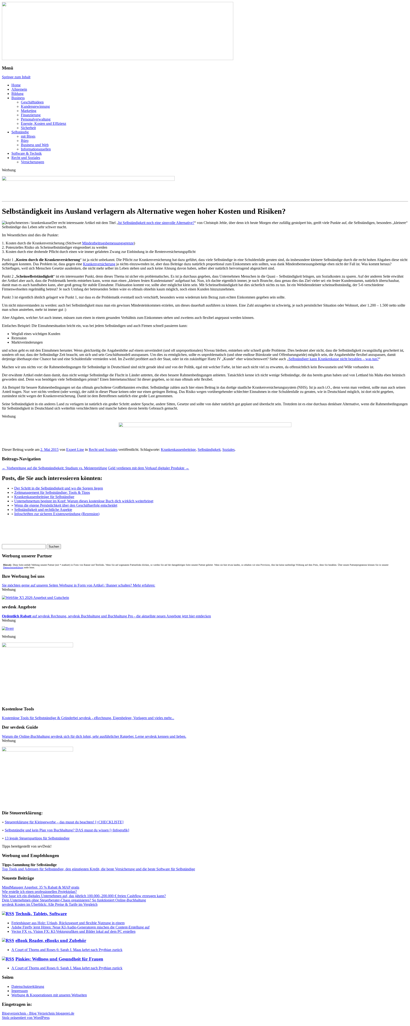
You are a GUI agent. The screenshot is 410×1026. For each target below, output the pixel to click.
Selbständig (20, 132)
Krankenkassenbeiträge (178, 450)
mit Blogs (28, 136)
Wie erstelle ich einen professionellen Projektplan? (39, 892)
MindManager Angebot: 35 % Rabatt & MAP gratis (40, 887)
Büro (24, 141)
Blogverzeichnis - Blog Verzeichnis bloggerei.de (38, 1013)
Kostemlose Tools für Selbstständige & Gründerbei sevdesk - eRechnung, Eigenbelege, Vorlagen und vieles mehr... (88, 718)
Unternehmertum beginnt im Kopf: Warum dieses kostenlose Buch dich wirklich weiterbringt (83, 501)
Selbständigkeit (209, 450)
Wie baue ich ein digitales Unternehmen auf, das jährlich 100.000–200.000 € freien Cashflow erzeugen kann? (84, 896)
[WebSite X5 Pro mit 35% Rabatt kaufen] (35, 598)
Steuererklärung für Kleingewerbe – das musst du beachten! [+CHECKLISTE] (64, 822)
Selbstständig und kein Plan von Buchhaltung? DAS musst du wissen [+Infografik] (67, 830)
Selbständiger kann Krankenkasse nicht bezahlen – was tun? (334, 359)
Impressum (19, 991)
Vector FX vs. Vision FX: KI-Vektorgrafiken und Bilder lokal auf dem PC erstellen (73, 931)
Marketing (28, 111)
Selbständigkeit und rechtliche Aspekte (43, 510)
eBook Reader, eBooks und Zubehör (50, 940)
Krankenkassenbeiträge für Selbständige (44, 497)
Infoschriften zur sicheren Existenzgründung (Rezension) (56, 514)
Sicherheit (28, 128)
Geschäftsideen (32, 102)
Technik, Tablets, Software (41, 913)
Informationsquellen (36, 149)
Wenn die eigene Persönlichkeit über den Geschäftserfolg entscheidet (65, 505)
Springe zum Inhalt (16, 77)
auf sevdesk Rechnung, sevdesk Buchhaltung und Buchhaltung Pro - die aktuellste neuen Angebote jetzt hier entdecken (106, 616)
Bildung (17, 94)
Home (16, 85)
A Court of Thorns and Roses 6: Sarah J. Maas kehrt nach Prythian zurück (66, 950)
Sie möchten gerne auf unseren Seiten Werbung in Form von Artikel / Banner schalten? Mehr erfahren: (78, 585)
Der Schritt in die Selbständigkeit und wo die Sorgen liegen (58, 488)
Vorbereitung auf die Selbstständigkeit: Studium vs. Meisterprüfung (54, 468)
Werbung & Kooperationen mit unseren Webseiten (49, 995)
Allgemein (19, 89)
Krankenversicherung (99, 264)
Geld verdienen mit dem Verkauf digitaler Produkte (148, 468)
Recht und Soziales (25, 158)
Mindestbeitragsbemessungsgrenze (108, 243)
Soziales (228, 450)
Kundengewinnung (35, 106)
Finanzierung (31, 115)
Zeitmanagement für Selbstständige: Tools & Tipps (52, 492)
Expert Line (75, 450)
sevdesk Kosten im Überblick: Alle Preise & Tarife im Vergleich (50, 904)
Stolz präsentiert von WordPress (26, 1018)
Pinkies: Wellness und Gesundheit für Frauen (59, 958)
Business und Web (35, 145)
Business (18, 98)
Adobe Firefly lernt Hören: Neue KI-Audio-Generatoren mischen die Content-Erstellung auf (80, 927)
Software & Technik (26, 153)
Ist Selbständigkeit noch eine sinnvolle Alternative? (156, 223)
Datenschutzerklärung (13, 567)
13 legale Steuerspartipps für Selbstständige (37, 838)
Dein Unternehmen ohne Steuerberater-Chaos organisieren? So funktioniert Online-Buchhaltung (74, 900)
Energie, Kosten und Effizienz (43, 123)
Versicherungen (32, 162)
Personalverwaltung (36, 119)
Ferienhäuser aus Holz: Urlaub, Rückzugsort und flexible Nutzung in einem (68, 923)
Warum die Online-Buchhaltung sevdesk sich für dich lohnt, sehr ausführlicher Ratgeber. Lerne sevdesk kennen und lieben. (94, 736)
